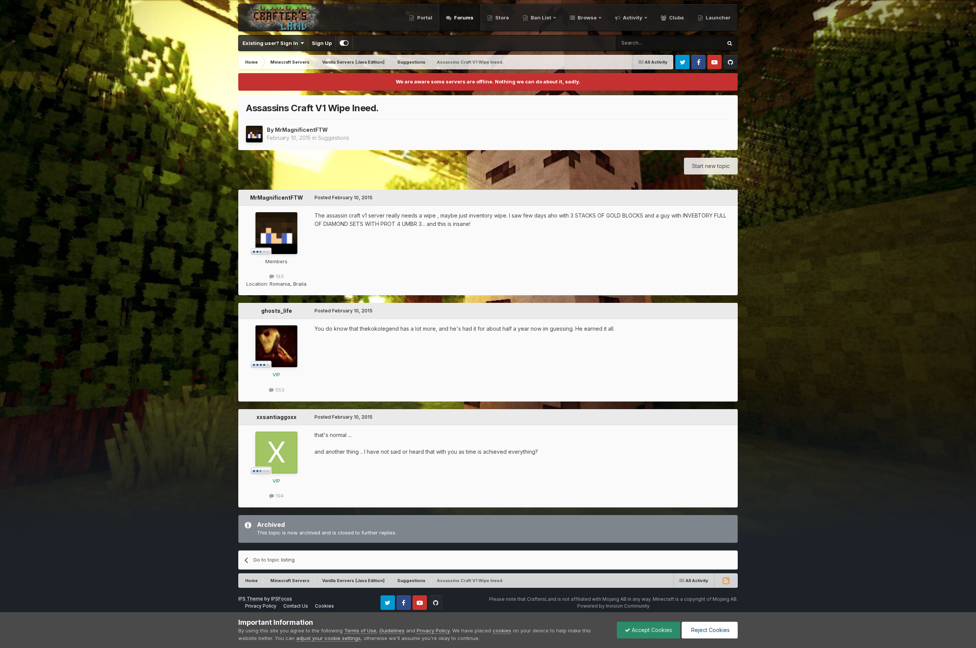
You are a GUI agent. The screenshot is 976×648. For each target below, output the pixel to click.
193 (279, 276)
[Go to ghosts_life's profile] (276, 346)
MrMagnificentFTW (301, 129)
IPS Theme (250, 599)
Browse (586, 17)
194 (279, 496)
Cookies (324, 606)
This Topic (700, 43)
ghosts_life (276, 310)
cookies (502, 630)
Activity (632, 17)
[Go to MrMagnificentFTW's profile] (254, 134)
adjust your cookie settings (328, 638)
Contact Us (295, 606)
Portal (424, 17)
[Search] (729, 43)
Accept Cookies (651, 630)
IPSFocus (281, 599)
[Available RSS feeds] (726, 580)
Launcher (717, 17)
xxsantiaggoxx (277, 417)
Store (501, 17)
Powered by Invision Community (613, 606)
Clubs (676, 17)
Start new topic (711, 166)
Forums (463, 17)
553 (279, 390)
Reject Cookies (710, 630)
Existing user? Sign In (271, 43)
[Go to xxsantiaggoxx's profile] (276, 453)
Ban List (541, 17)
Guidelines (392, 630)
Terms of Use (360, 630)
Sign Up (322, 43)
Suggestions (333, 137)
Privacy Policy (260, 606)
